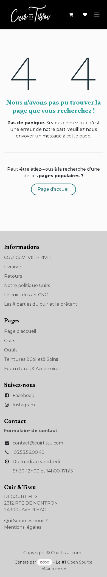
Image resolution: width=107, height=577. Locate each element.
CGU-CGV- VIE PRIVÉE (28, 257)
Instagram (24, 404)
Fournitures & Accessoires (32, 368)
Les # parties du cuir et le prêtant (40, 304)
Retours (13, 276)
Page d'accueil (54, 189)
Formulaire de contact (30, 430)
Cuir (8, 340)
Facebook (23, 395)
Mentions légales (22, 527)
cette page (78, 136)
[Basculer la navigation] (97, 14)
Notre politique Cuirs (27, 285)
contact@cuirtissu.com (38, 443)
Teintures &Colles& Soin (30, 359)
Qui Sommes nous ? (26, 520)
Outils (10, 350)
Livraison (13, 266)
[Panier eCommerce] (71, 14)
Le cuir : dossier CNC (26, 294)
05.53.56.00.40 (29, 452)
